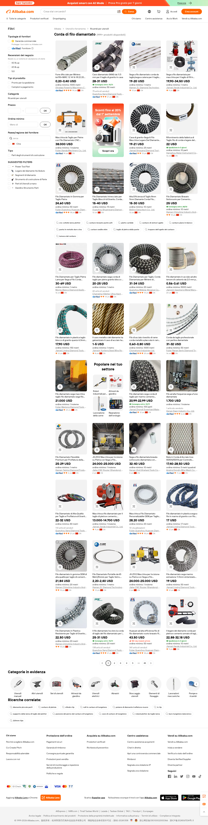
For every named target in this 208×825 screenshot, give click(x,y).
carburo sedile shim (99, 229)
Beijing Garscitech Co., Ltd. (142, 209)
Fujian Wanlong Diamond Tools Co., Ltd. (71, 407)
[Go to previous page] (102, 663)
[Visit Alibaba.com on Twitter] (181, 776)
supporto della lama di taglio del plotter (30, 714)
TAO (128, 811)
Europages (148, 811)
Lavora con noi (13, 759)
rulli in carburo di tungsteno (95, 707)
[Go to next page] (151, 663)
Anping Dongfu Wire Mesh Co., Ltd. (182, 470)
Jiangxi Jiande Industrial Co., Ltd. (181, 87)
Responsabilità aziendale (17, 753)
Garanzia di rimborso (56, 747)
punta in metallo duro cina (70, 229)
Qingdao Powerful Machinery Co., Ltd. (71, 87)
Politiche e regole (54, 773)
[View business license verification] (131, 820)
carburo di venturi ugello (152, 223)
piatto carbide (127, 223)
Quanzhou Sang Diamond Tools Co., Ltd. (108, 94)
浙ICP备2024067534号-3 (182, 820)
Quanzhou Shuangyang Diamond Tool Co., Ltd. (108, 209)
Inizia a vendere (175, 747)
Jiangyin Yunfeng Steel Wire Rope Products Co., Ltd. (108, 350)
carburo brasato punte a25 (100, 223)
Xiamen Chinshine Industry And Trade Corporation (182, 212)
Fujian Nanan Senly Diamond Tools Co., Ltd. (182, 350)
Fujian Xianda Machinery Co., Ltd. (70, 150)
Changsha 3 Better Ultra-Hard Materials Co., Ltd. (108, 294)
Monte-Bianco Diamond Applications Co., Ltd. (71, 290)
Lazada (104, 811)
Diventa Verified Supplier (179, 759)
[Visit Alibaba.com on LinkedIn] (175, 776)
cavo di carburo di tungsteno (114, 714)
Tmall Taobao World (89, 811)
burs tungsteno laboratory (180, 714)
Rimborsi (131, 759)
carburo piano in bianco (182, 223)
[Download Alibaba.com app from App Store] (169, 798)
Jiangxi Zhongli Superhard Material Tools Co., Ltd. (145, 409)
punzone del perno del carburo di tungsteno (74, 714)
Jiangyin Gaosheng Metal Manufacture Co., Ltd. (182, 290)
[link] (204, 796)
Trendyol (136, 811)
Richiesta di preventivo (97, 747)
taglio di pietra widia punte (127, 229)
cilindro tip (69, 707)
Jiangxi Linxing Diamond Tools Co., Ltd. (71, 350)
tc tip (159, 707)
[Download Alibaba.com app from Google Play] (191, 798)
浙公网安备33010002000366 (153, 820)
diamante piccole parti (22, 707)
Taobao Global (116, 811)
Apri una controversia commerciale (143, 753)
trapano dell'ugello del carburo (161, 229)
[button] (119, 11)
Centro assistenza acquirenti (140, 742)
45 (145, 663)
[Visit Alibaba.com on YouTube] (194, 776)
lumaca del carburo (67, 236)
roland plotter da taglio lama (147, 714)
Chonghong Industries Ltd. (142, 350)
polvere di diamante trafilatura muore (132, 707)
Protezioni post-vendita (57, 759)
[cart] (159, 12)
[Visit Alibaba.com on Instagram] (188, 776)
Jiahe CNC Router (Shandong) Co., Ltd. (108, 470)
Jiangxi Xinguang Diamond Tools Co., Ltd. (145, 150)
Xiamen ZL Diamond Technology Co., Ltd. (145, 87)
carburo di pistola (48, 707)
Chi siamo (11, 735)
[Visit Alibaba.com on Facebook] (169, 776)
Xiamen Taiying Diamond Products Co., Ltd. (71, 470)
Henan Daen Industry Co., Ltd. (180, 411)
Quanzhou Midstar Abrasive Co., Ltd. (145, 290)
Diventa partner (175, 765)
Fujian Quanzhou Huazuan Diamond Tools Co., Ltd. (71, 209)
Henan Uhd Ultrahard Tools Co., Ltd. (145, 470)
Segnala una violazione (137, 771)
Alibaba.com (151, 797)
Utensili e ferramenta (76, 29)
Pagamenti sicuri (54, 742)
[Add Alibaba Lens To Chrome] (51, 798)
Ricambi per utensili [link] (99, 29)
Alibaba (57, 29)
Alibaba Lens (21, 797)
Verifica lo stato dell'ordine (180, 753)
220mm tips (18, 721)
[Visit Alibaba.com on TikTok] (200, 776)
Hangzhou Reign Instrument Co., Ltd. (182, 153)
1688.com (72, 811)
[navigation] (29, 346)
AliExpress (60, 811)
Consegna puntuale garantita (60, 753)
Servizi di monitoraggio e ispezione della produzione (62, 766)
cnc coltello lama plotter (69, 223)
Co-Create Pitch (14, 747)
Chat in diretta (134, 747)
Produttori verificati (96, 742)
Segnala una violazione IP (139, 765)
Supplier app (98, 797)
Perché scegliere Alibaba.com (20, 742)
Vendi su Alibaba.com (178, 742)
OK (45, 110)
